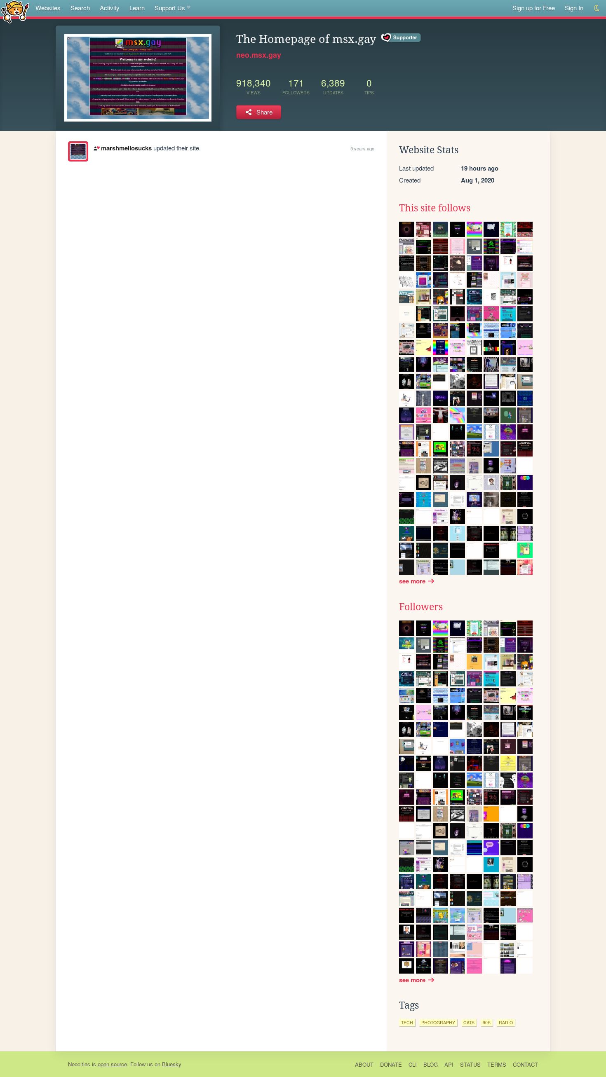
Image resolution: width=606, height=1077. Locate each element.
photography (438, 1022)
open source (112, 1064)
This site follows (434, 208)
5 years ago (362, 148)
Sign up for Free (533, 7)
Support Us (170, 7)
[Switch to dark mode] (597, 8)
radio (506, 1022)
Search (80, 7)
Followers (421, 607)
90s (487, 1022)
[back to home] (15, 11)
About (364, 1064)
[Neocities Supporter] (401, 38)
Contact (525, 1064)
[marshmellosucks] (78, 151)
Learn (137, 7)
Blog (430, 1064)
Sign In (574, 7)
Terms (496, 1064)
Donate (391, 1064)
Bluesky (171, 1064)
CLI (413, 1064)
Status (470, 1064)
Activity (110, 7)
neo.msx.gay (258, 54)
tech (407, 1022)
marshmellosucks (126, 147)
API (448, 1064)
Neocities (79, 1064)
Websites (48, 7)
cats (468, 1022)
